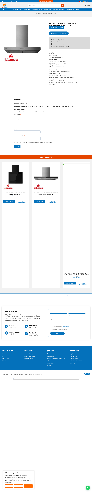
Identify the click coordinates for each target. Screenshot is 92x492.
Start (3, 354)
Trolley (49, 365)
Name (16, 129)
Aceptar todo (28, 486)
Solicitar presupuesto (56, 27)
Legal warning (73, 354)
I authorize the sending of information (59, 329)
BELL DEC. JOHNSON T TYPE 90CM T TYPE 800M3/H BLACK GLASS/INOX (46, 193)
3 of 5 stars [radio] (17, 116)
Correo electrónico (19, 136)
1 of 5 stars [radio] (14, 116)
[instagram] (89, 374)
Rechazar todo (18, 486)
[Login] (86, 5)
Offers (77, 9)
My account (50, 363)
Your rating (17, 114)
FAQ (48, 360)
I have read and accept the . (60, 326)
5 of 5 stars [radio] (20, 116)
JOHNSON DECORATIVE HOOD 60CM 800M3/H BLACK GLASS (15, 193)
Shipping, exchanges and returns (56, 358)
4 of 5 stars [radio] (18, 116)
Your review (17, 120)
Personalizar (9, 486)
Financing (49, 354)
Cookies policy (74, 358)
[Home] (36, 13)
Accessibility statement (76, 360)
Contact (4, 360)
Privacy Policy (66, 326)
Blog (3, 356)
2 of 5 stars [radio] (15, 116)
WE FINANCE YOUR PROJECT (46, 1)
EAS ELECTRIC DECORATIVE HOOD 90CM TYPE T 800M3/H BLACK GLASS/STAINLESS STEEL (76, 275)
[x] (87, 374)
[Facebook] (85, 374)
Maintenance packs (29, 356)
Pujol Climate (5, 358)
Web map (72, 363)
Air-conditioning (28, 354)
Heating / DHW (28, 358)
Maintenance (50, 356)
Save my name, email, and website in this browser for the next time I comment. (34, 142)
